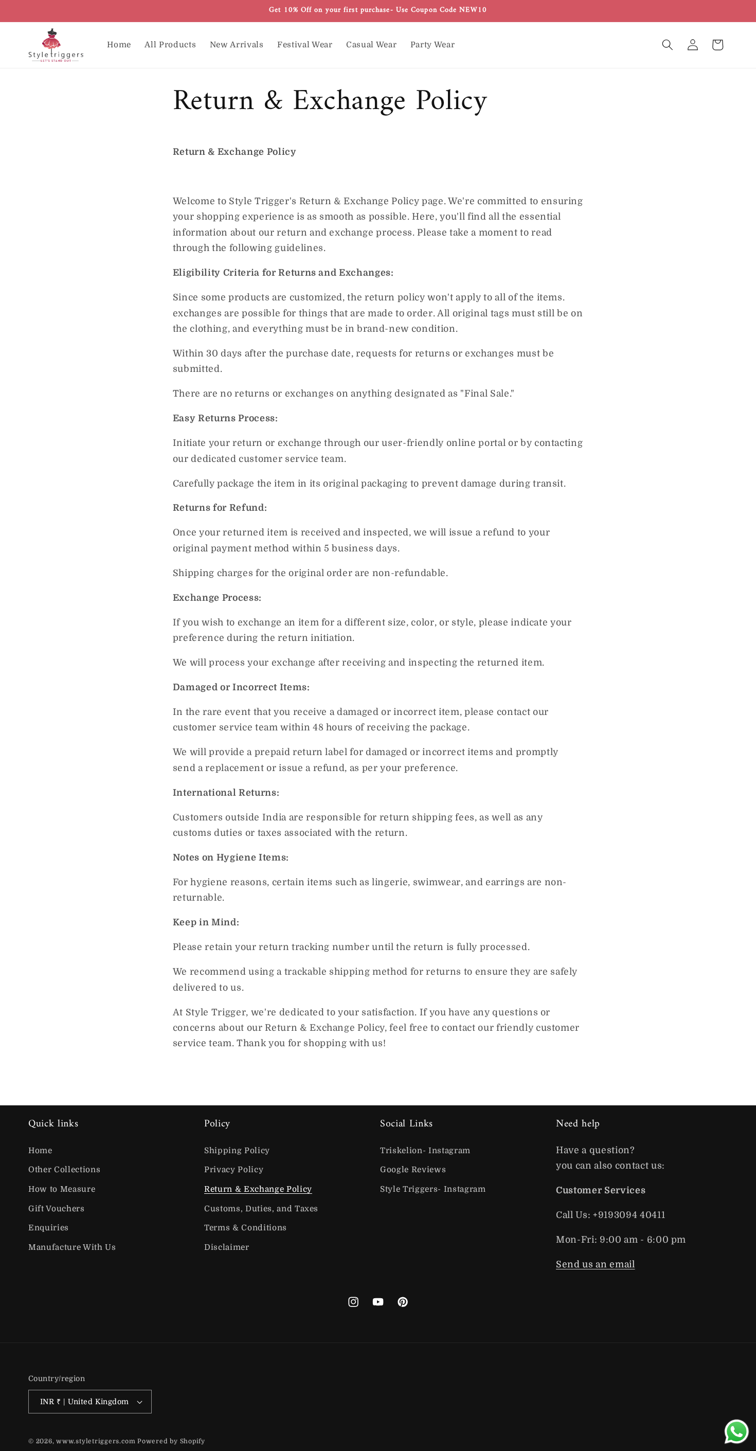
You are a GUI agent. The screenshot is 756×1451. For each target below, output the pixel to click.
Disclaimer (226, 1247)
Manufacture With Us (72, 1247)
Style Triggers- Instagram (433, 1189)
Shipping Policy (237, 1150)
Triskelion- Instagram (425, 1150)
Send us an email (595, 1264)
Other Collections (64, 1170)
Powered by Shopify (171, 1441)
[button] (667, 44)
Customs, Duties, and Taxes (261, 1208)
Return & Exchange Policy (258, 1189)
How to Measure (61, 1189)
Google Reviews (413, 1170)
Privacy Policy (233, 1170)
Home (40, 1150)
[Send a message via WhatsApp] (737, 1432)
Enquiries (48, 1228)
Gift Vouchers (56, 1208)
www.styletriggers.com (95, 1441)
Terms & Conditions (245, 1228)
